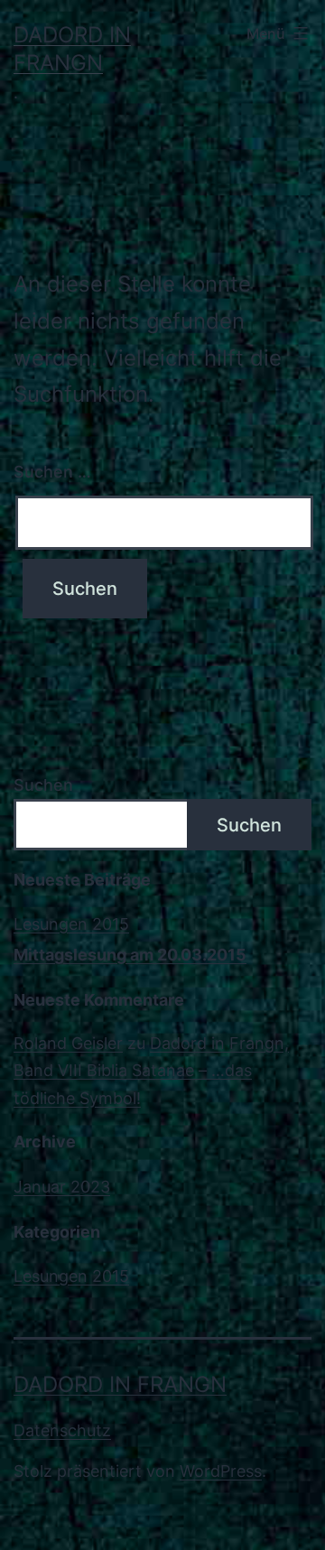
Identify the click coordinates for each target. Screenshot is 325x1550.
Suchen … (52, 471)
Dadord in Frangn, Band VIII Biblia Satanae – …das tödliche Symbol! (151, 1071)
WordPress (221, 1471)
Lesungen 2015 (71, 923)
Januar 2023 (62, 1186)
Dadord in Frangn (120, 1384)
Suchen (43, 784)
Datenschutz (62, 1430)
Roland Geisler (68, 1043)
